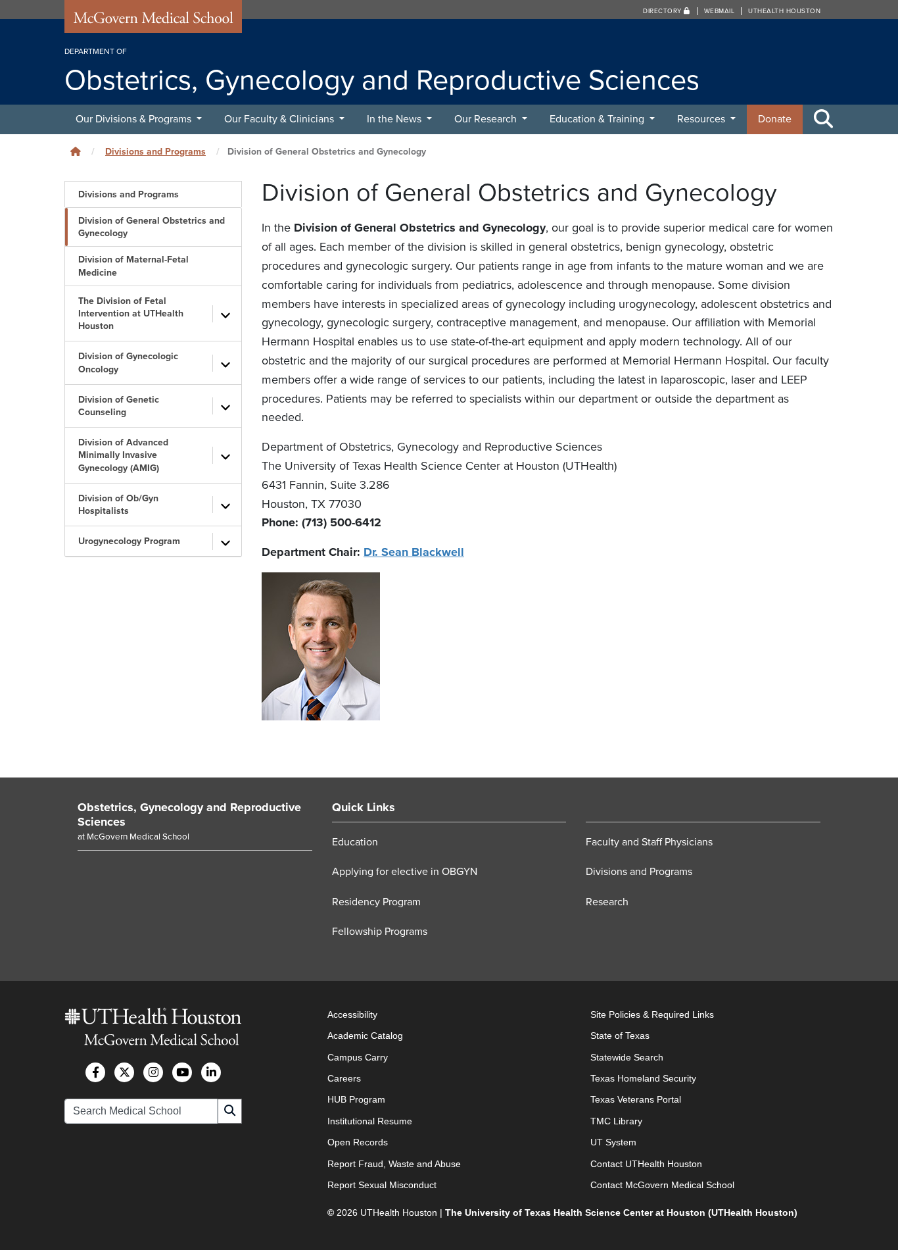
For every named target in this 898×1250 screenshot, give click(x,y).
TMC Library (616, 1121)
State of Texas (620, 1035)
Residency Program (376, 902)
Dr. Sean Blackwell (414, 552)
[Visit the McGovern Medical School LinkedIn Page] (211, 1072)
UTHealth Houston (784, 11)
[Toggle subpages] (225, 313)
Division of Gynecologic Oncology (128, 362)
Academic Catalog (365, 1035)
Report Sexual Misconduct (382, 1185)
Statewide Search (626, 1057)
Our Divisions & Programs (135, 119)
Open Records (357, 1142)
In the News (395, 119)
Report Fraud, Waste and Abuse (394, 1164)
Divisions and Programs (155, 151)
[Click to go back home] (75, 151)
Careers (344, 1078)
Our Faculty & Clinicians (280, 119)
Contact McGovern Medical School (662, 1185)
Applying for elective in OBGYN (404, 871)
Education (355, 842)
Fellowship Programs (379, 931)
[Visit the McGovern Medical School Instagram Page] (153, 1072)
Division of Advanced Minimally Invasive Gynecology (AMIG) (123, 455)
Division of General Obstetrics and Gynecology (151, 227)
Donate (775, 119)
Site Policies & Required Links (652, 1014)
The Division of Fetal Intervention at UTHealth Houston (130, 313)
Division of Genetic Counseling (118, 406)
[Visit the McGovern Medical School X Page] (124, 1072)
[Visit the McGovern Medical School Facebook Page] (95, 1072)
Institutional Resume (369, 1121)
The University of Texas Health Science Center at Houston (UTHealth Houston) (621, 1212)
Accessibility (352, 1014)
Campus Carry (357, 1057)
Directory (663, 11)
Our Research (486, 119)
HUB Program (356, 1099)
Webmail (719, 11)
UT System (613, 1142)
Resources (702, 119)
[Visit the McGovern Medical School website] (153, 21)
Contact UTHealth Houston (646, 1164)
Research (607, 902)
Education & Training (598, 119)
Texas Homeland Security (643, 1078)
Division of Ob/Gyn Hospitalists (118, 504)
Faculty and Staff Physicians (649, 842)
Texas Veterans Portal (635, 1099)
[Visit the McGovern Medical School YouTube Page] (182, 1072)
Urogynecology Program (129, 541)
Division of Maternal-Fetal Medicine (133, 266)
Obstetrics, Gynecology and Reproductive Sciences (189, 814)
